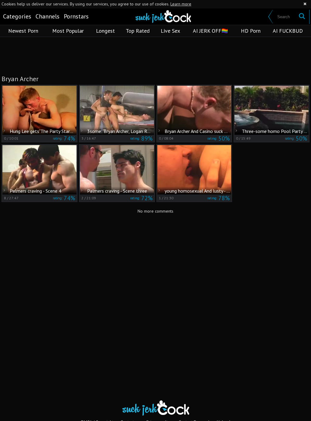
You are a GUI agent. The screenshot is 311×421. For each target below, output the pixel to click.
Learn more (180, 4)
